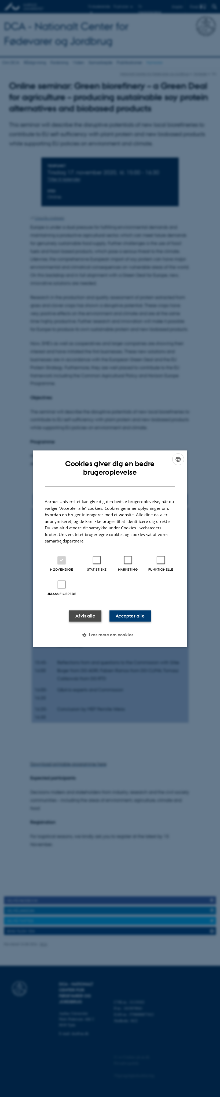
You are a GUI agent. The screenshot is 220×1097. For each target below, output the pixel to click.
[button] (109, 635)
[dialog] (110, 548)
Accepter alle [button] (130, 616)
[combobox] (178, 459)
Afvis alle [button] (85, 616)
